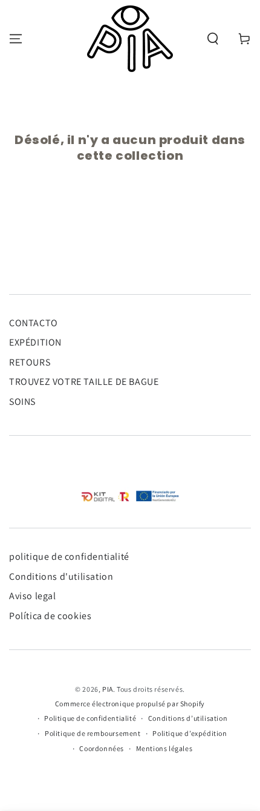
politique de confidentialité (69, 556)
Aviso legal (32, 595)
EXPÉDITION (35, 342)
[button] (213, 38)
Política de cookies (50, 615)
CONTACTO (33, 323)
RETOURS (29, 362)
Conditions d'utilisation (61, 576)
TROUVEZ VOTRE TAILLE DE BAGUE (83, 381)
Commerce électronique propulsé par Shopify (130, 703)
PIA (107, 689)
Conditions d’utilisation (187, 718)
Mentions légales (164, 748)
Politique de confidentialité (90, 718)
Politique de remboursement (93, 733)
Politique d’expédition (189, 733)
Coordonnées (101, 748)
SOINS (22, 401)
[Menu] (15, 38)
